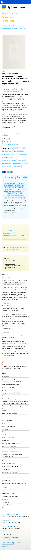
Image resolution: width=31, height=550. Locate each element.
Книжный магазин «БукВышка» (10, 496)
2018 (13, 249)
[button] (3, 180)
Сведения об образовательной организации (14, 406)
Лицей (3, 423)
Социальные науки (10, 267)
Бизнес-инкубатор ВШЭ (8, 449)
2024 (19, 247)
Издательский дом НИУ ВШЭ (10, 86)
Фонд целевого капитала (9, 396)
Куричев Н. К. (18, 88)
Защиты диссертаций (8, 475)
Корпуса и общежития (8, 387)
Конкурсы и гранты (7, 480)
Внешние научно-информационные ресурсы (14, 483)
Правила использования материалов (10, 28)
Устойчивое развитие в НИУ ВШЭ (11, 381)
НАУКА (4, 461)
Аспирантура (5, 440)
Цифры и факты (6, 376)
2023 (22, 247)
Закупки (4, 390)
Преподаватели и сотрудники (10, 384)
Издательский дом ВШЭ (8, 493)
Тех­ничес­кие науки (10, 269)
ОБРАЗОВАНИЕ (7, 420)
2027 (10, 247)
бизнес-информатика (8, 230)
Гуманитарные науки (10, 260)
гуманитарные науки (8, 235)
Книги (5, 13)
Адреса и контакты (17, 535)
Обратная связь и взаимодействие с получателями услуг (12, 455)
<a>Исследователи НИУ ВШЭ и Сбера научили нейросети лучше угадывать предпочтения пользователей (14, 282)
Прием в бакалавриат (8, 432)
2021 (4, 249)
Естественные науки (10, 262)
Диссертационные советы (9, 472)
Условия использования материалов (11, 537)
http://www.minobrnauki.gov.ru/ (10, 514)
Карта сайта (4, 546)
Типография (5, 499)
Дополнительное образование (10, 443)
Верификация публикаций (8, 26)
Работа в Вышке (6, 416)
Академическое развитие (9, 477)
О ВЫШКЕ (5, 373)
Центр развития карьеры (9, 446)
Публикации (15, 7)
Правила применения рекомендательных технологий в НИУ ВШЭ (12, 543)
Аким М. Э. (4, 88)
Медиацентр (5, 502)
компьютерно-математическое (11, 237)
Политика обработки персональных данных (12, 540)
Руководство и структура (9, 379)
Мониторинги (6, 469)
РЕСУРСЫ (5, 488)
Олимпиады (5, 429)
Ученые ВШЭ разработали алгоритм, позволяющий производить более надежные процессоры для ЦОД (13, 308)
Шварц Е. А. (22, 89)
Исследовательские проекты (10, 466)
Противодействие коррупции (10, 399)
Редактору (27, 548)
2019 (10, 249)
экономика (23, 238)
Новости (5, 275)
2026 (13, 247)
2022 (25, 247)
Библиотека (5, 491)
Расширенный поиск (19, 26)
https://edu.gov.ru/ (7, 520)
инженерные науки (19, 235)
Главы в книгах (10, 17)
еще (17, 249)
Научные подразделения (8, 463)
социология (17, 238)
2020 (7, 249)
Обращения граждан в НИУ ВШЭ (11, 393)
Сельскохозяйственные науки (12, 265)
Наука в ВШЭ (22, 28)
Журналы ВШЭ (6, 505)
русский (8, 138)
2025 (16, 247)
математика (23, 237)
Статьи (13, 13)
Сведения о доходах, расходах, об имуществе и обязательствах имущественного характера (15, 402)
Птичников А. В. (16, 89)
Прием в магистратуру (8, 437)
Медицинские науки (10, 263)
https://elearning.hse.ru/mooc (10, 526)
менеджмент (6, 238)
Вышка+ (4, 434)
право (12, 238)
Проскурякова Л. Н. (7, 89)
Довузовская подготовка (9, 426)
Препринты (8, 20)
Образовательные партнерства (10, 451)
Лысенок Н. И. (7, 195)
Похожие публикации (15, 177)
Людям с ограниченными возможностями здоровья (13, 409)
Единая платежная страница (9, 413)
